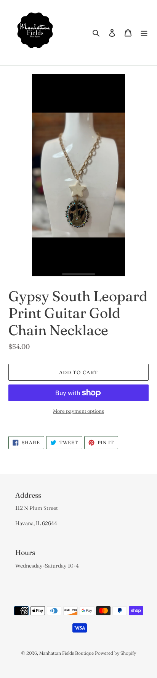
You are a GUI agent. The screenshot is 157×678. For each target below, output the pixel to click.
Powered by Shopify (115, 653)
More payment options (78, 411)
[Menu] (144, 32)
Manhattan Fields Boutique (66, 653)
